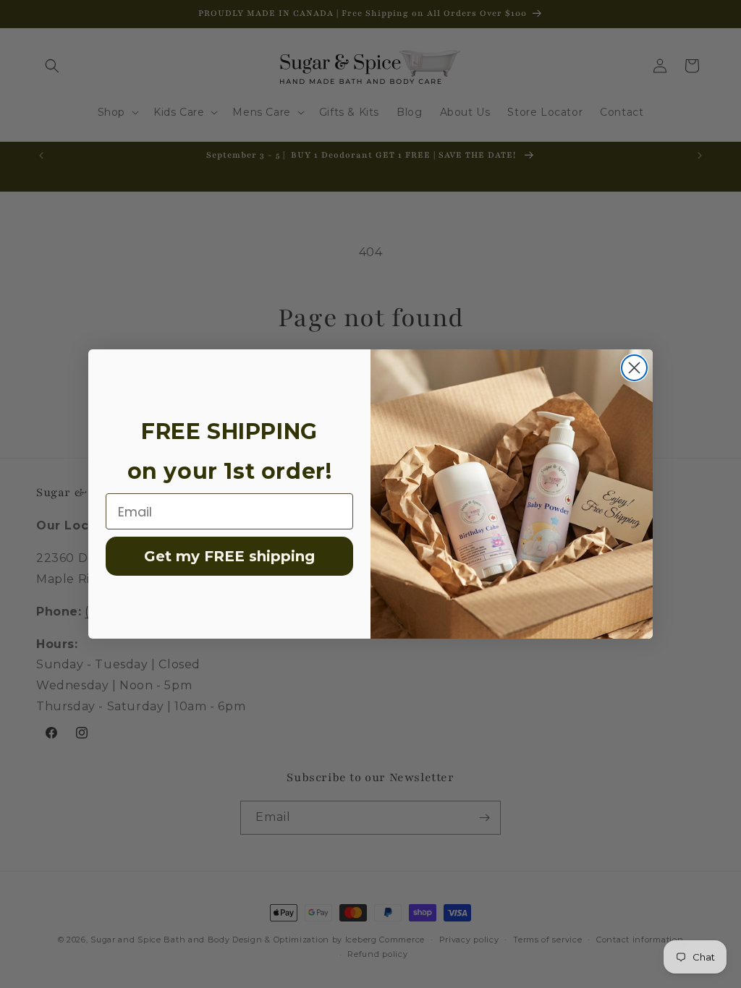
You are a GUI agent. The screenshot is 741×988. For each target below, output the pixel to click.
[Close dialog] (634, 367)
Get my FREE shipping (229, 556)
